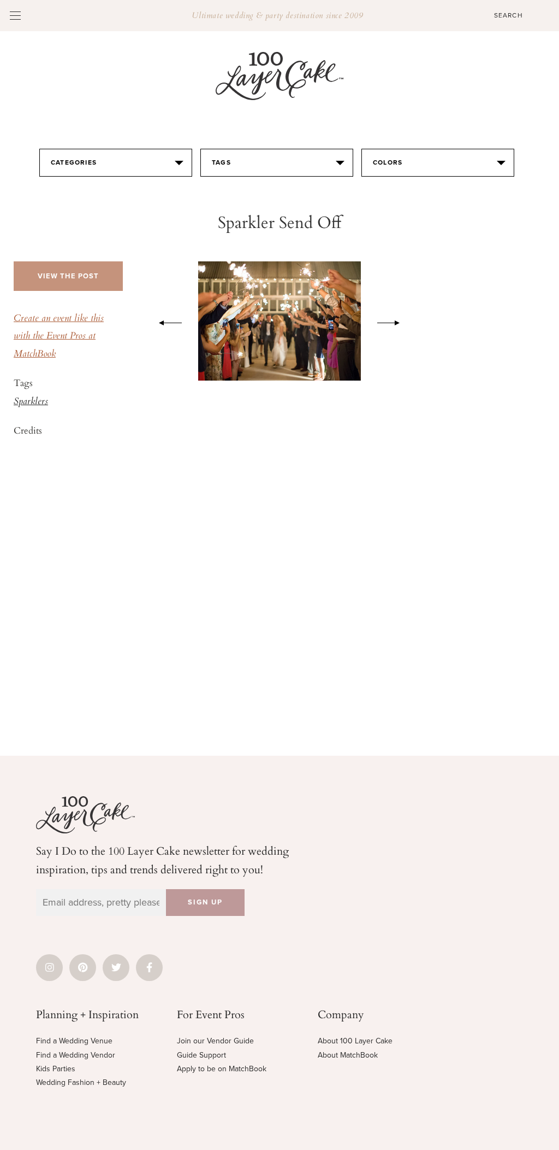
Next (394, 321)
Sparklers (31, 402)
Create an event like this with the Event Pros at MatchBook (59, 336)
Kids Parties (55, 1068)
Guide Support (201, 1055)
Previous (165, 321)
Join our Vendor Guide (215, 1041)
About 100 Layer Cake (355, 1041)
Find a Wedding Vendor (75, 1055)
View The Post (68, 276)
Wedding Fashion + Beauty (81, 1082)
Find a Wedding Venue (74, 1041)
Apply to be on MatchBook (221, 1068)
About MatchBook (348, 1055)
